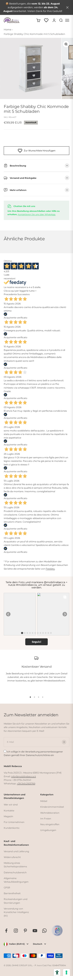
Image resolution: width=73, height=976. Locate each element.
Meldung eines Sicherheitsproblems (15, 865)
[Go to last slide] (8, 614)
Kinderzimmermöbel (52, 806)
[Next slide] (65, 614)
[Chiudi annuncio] (67, 7)
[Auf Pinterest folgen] (25, 930)
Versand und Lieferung (16, 851)
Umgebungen (48, 830)
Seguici (36, 641)
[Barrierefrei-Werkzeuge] (57, 972)
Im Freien (45, 818)
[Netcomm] (57, 930)
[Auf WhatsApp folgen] (44, 930)
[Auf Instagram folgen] (15, 930)
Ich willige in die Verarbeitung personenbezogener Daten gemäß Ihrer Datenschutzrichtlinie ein (33, 753)
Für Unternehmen (14, 822)
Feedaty (50, 568)
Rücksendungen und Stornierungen (15, 901)
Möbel (43, 801)
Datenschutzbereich (15, 872)
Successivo (23, 294)
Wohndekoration (49, 812)
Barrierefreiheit (12, 893)
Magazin (8, 816)
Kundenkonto (11, 827)
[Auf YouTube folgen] (34, 930)
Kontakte (9, 810)
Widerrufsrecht (12, 857)
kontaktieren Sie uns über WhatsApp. (37, 214)
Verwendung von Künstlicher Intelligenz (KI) (16, 912)
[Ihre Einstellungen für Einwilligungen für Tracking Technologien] (66, 972)
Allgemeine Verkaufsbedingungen (16, 880)
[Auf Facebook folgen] (6, 930)
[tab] (22, 633)
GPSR (7, 887)
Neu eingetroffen (49, 824)
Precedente (10, 294)
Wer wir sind (11, 804)
